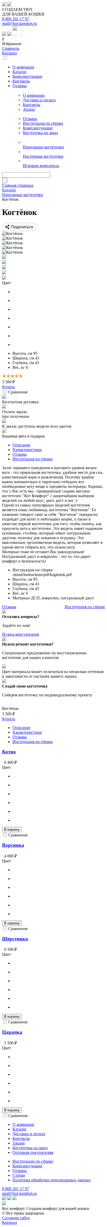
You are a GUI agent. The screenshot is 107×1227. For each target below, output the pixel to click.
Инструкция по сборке (43, 123)
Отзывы (30, 118)
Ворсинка (13, 845)
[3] (12, 376)
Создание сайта (16, 1218)
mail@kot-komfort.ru (19, 23)
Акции (29, 109)
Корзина (9, 53)
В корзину (12, 829)
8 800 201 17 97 (15, 19)
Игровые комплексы (41, 165)
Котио (9, 751)
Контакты (31, 104)
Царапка (12, 1032)
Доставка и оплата (39, 100)
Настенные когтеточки (43, 156)
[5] (21, 376)
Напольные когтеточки (43, 147)
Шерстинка (15, 938)
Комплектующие (38, 128)
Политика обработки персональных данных (51, 1180)
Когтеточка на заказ (40, 132)
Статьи (18, 1175)
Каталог (19, 1129)
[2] (8, 376)
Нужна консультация (20, 634)
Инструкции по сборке (32, 1161)
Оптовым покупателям (32, 1152)
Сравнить (10, 48)
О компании (34, 95)
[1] (4, 376)
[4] (17, 376)
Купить (8, 387)
